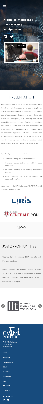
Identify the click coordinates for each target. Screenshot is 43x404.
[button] (3, 306)
